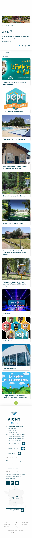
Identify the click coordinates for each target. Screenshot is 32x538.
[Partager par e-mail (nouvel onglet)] (29, 46)
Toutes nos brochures (12, 468)
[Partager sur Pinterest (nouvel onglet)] (26, 46)
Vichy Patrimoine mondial (7, 525)
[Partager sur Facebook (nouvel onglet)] (22, 46)
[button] (10, 31)
